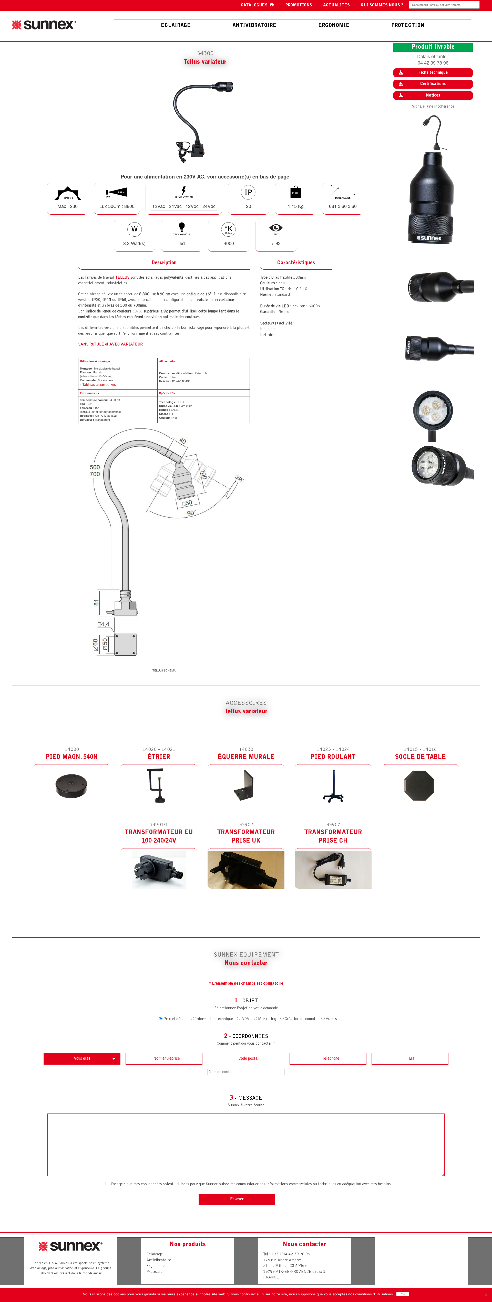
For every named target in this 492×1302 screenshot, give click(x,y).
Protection (155, 1272)
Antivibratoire (158, 1260)
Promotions (298, 5)
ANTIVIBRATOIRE (254, 25)
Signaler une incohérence (433, 106)
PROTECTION (407, 25)
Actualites (336, 5)
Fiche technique (433, 73)
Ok (403, 1294)
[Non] (485, 1294)
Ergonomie (155, 1266)
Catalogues (254, 5)
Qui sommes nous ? (382, 5)
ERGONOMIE (334, 25)
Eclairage (176, 25)
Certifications (433, 84)
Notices (433, 95)
